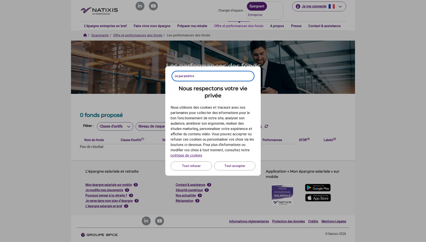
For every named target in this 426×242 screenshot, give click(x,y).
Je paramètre (184, 76)
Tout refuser (191, 166)
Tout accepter (234, 166)
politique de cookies (186, 155)
